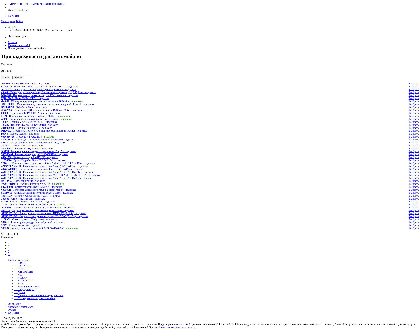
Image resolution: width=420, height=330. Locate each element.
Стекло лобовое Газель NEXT (30, 195)
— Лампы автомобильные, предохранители (38, 295)
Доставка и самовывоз (20, 306)
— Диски (19, 292)
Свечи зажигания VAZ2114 (32, 183)
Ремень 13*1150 (22, 145)
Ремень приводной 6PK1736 (29, 157)
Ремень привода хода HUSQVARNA (34, 154)
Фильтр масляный (21, 225)
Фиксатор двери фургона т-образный (32, 222)
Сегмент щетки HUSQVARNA (31, 186)
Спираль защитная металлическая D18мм (37, 192)
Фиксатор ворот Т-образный (29, 219)
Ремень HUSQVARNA (27, 148)
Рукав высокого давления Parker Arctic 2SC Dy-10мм (47, 172)
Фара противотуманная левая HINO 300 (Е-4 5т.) (43, 213)
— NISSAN (20, 277)
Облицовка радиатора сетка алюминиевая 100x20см (42, 101)
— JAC (18, 274)
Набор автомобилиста (25, 83)
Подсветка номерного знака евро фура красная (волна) (44, 130)
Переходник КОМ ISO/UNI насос (30, 113)
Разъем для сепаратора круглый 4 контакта (38, 139)
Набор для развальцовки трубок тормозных (38, 89)
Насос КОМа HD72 (25, 98)
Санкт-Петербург (17, 10)
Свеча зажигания (23, 181)
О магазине (14, 303)
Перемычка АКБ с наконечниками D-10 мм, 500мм (42, 110)
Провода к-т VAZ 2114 (28, 136)
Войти (19, 21)
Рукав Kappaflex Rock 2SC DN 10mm (34, 160)
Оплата (12, 309)
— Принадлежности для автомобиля (34, 298)
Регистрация (8, 21)
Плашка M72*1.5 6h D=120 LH (29, 121)
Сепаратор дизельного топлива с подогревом (38, 189)
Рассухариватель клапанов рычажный (33, 142)
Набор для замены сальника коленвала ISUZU (39, 86)
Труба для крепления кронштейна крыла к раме (37, 210)
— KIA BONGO (23, 280)
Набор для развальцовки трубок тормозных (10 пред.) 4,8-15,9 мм (48, 92)
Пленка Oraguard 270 (26, 127)
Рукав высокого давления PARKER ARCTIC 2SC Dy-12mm (51, 175)
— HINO (19, 268)
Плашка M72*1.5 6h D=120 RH (29, 124)
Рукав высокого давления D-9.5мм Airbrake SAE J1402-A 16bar (48, 163)
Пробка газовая (20, 133)
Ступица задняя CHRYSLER (28, 201)
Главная (12, 42)
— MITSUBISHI (23, 271)
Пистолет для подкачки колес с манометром (36, 119)
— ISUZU (20, 262)
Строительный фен (23, 198)
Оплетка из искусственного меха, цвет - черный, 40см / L (47, 104)
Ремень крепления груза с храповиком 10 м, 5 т (38, 151)
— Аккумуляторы (24, 289)
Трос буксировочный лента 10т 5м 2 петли (37, 207)
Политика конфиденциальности (177, 327)
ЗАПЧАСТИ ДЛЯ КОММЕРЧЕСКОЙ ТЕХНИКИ (36, 4)
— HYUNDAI (22, 265)
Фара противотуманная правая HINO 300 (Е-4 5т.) (44, 216)
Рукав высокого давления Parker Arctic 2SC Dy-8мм (47, 178)
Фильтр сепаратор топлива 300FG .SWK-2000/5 (39, 228)
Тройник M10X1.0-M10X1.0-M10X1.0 (33, 204)
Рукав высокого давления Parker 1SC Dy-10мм (42, 169)
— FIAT (18, 283)
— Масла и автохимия (27, 286)
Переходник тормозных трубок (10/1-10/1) (35, 116)
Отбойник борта (24, 107)
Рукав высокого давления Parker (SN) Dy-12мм (44, 166)
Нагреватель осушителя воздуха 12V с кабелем (39, 95)
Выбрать (414, 83)
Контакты (13, 15)
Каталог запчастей (18, 45)
